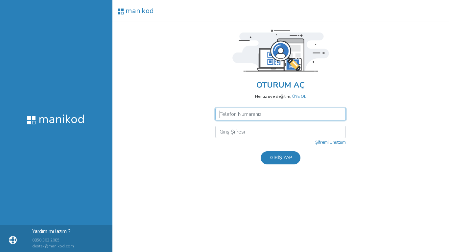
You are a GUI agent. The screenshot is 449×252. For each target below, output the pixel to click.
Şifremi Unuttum (330, 142)
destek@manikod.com (53, 246)
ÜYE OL (299, 96)
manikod (139, 11)
